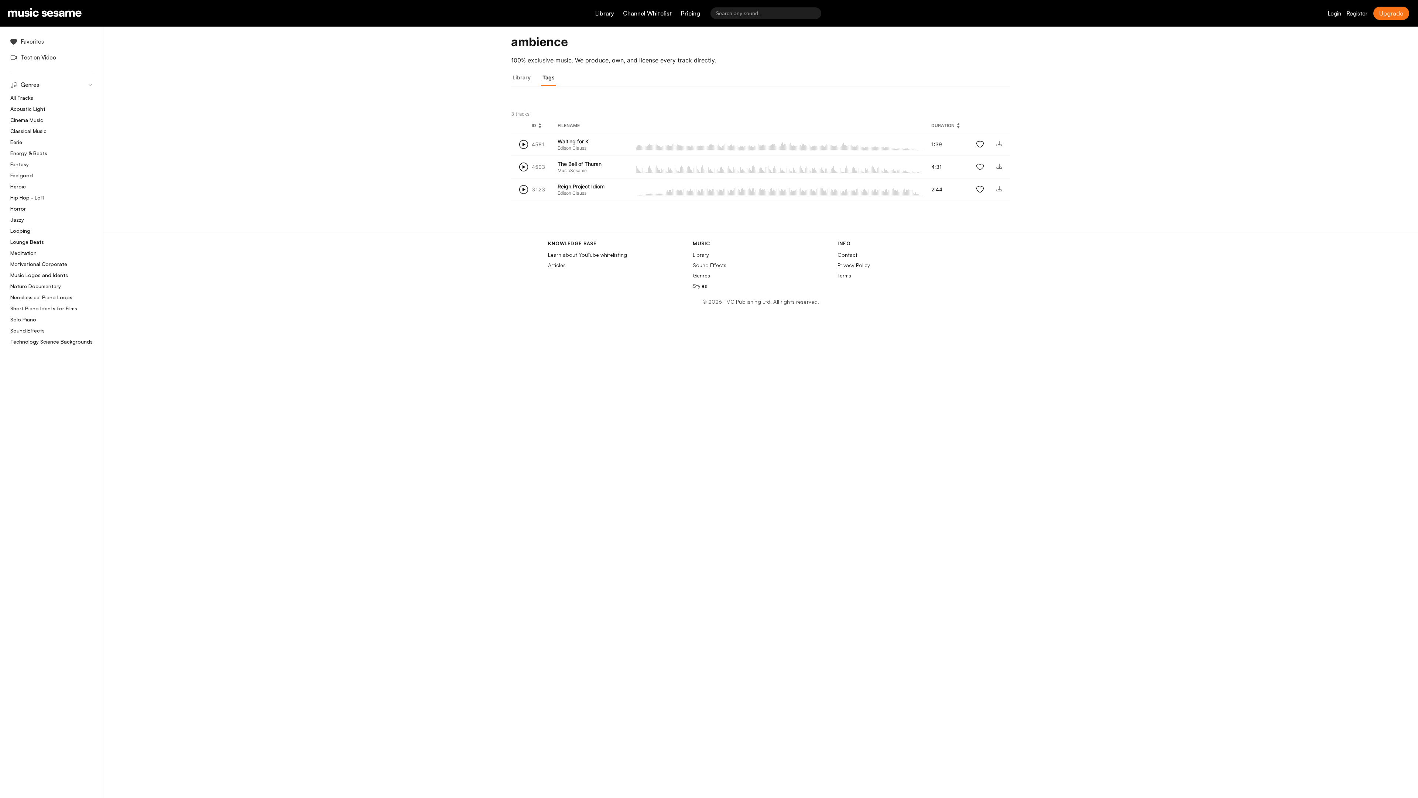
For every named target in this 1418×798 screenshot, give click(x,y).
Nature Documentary (35, 286)
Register (1356, 13)
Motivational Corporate (38, 264)
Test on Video (38, 57)
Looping (20, 231)
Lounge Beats (27, 242)
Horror (18, 208)
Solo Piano (23, 319)
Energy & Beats (28, 153)
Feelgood (21, 175)
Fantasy (19, 164)
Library (604, 13)
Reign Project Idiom (581, 186)
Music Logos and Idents (39, 275)
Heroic (18, 186)
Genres (701, 275)
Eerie (16, 142)
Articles (557, 265)
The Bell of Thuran (580, 164)
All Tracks (21, 98)
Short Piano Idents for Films (43, 308)
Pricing (690, 13)
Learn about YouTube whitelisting (587, 255)
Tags (548, 77)
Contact (847, 255)
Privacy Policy (854, 265)
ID (534, 125)
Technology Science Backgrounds (51, 341)
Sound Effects (27, 330)
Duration (943, 125)
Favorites (32, 41)
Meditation (23, 253)
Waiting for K (573, 141)
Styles (700, 286)
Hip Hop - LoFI (27, 197)
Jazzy (17, 219)
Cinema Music (26, 120)
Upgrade (1391, 13)
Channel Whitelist (647, 13)
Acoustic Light (27, 109)
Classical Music (28, 131)
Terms (844, 275)
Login (1334, 13)
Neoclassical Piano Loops (41, 297)
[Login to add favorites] (980, 144)
